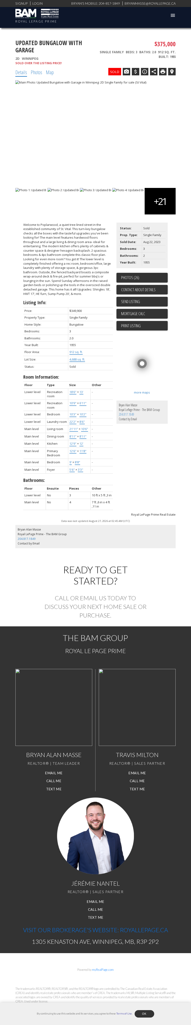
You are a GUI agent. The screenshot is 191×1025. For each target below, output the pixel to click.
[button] (53, 773)
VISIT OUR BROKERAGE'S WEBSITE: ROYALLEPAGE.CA (95, 929)
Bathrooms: (34, 480)
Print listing (131, 325)
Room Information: (41, 377)
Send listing (130, 301)
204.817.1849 (126, 414)
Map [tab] (50, 72)
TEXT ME (54, 789)
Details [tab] (21, 72)
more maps (142, 392)
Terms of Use (124, 1013)
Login (37, 3)
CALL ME (53, 781)
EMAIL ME (53, 773)
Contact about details (138, 289)
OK (144, 1013)
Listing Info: (34, 302)
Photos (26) (130, 277)
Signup (21, 3)
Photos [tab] (36, 72)
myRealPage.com (103, 970)
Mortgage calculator (144, 314)
